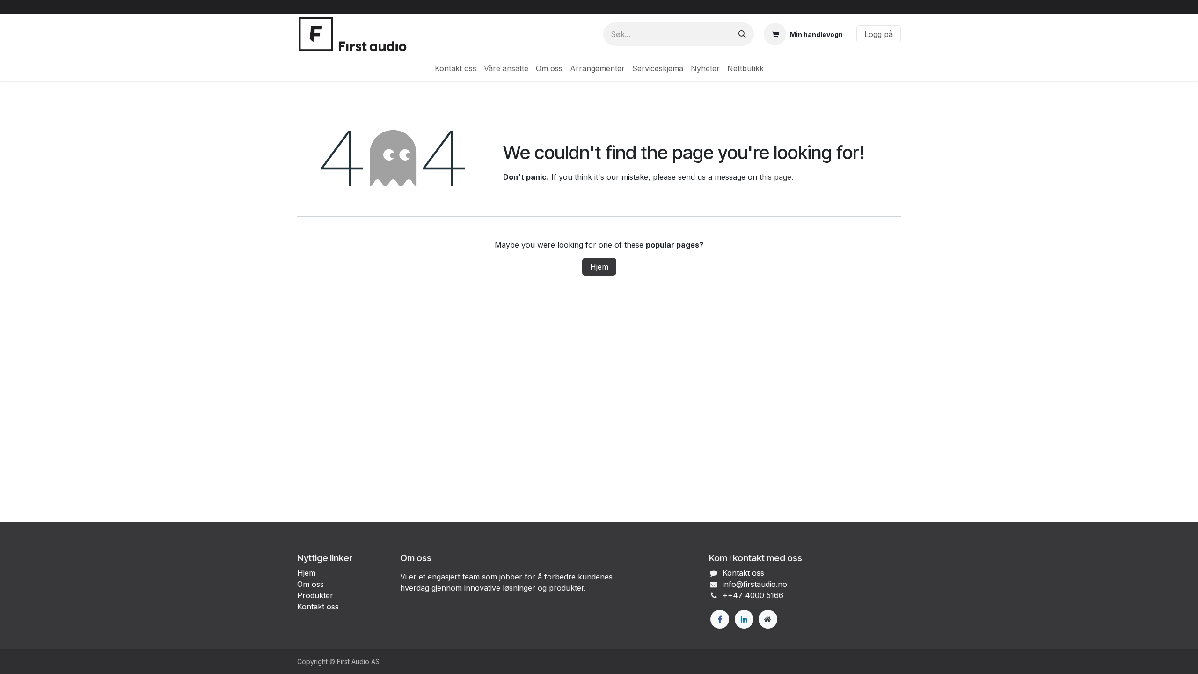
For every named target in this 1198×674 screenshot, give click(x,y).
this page (775, 177)
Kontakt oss (318, 606)
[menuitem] (455, 68)
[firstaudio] (768, 619)
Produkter (315, 595)
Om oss (310, 584)
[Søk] (742, 34)
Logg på (878, 34)
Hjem (599, 266)
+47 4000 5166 (755, 595)
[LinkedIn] (744, 619)
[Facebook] (719, 619)
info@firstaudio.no (755, 584)
